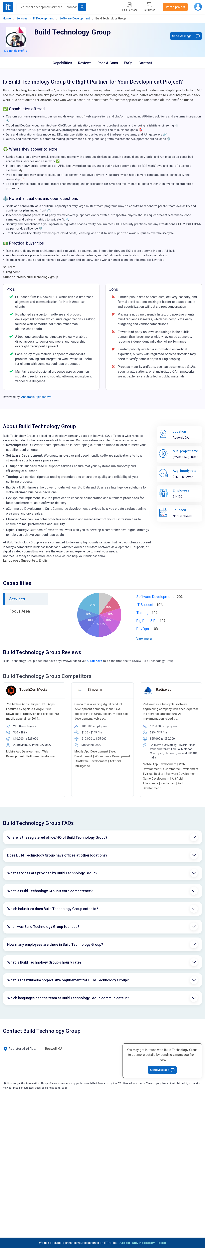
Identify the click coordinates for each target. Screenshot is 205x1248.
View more (144, 639)
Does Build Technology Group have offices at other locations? (57, 855)
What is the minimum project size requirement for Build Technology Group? (68, 980)
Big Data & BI (146, 621)
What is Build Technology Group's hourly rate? (44, 962)
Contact (145, 63)
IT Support (144, 605)
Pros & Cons (107, 63)
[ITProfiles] (8, 7)
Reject (161, 1243)
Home (7, 18)
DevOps (142, 629)
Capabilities (62, 63)
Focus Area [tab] (19, 611)
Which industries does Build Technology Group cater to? (52, 909)
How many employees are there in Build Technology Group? (55, 944)
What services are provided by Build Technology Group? (52, 873)
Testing (142, 613)
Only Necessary (143, 1243)
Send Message (181, 36)
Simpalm (94, 689)
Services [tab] (17, 599)
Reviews (84, 63)
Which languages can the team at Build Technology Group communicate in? (68, 998)
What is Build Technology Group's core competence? (50, 891)
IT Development (43, 18)
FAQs (128, 63)
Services (22, 18)
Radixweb (164, 689)
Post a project (175, 7)
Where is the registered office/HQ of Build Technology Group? (57, 837)
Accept (125, 1243)
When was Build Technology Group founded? (43, 926)
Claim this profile (15, 50)
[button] (82, 7)
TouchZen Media (33, 689)
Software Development (74, 18)
